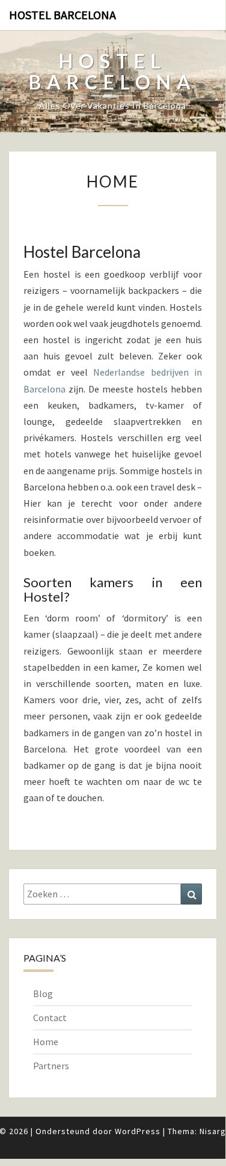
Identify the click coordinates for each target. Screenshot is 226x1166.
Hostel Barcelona (62, 14)
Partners (51, 1066)
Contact (50, 1018)
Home (45, 1042)
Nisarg (213, 1131)
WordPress (137, 1131)
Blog (43, 993)
